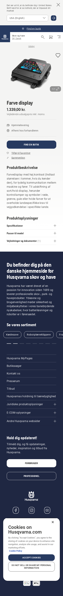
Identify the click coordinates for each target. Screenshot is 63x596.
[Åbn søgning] (43, 37)
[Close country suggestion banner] (58, 4)
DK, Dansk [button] (16, 38)
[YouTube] (47, 510)
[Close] (52, 522)
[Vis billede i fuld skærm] (31, 72)
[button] (58, 56)
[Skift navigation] (59, 37)
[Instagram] (31, 510)
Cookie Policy (15, 551)
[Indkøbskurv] (51, 37)
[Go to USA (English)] (53, 18)
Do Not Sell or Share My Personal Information (31, 566)
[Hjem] (5, 37)
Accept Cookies (31, 557)
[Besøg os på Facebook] (15, 510)
